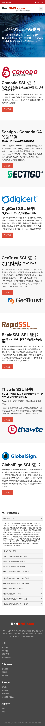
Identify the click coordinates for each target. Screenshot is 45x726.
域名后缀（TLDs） (8, 697)
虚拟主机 (5, 672)
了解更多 (7, 109)
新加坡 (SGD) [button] (6, 2)
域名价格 (5, 690)
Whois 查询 (5, 693)
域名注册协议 (6, 657)
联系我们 (5, 651)
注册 (3, 712)
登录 (37, 2)
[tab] (22, 518)
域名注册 (5, 669)
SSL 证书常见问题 (11, 513)
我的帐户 (5, 687)
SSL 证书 (5, 675)
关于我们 (5, 647)
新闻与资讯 (5, 654)
